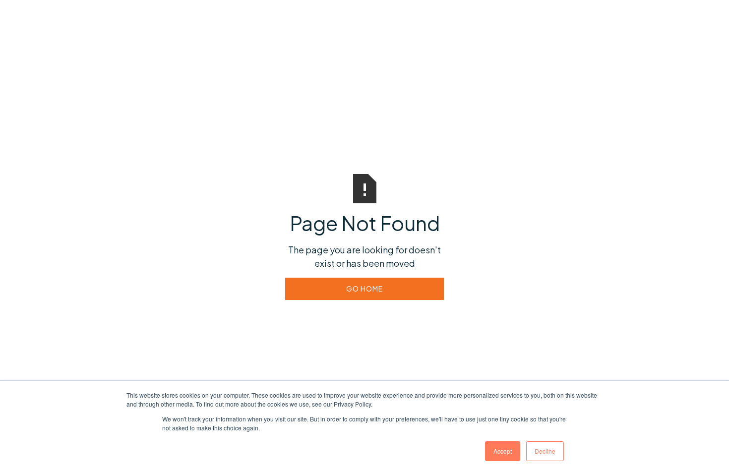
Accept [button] (502, 451)
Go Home (364, 288)
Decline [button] (545, 451)
